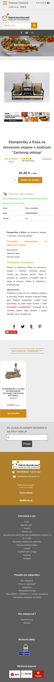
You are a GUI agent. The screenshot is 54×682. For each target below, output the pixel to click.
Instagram (27, 558)
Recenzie (47, 159)
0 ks (38, 3)
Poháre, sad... (31, 50)
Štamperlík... (12, 53)
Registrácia (23, 3)
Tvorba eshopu (26, 493)
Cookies (27, 548)
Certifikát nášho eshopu (27, 552)
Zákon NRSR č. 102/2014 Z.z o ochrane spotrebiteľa (27, 594)
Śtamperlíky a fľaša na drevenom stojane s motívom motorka (13, 392)
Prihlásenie (13, 3)
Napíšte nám (27, 532)
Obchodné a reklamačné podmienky (27, 542)
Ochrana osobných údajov (27, 545)
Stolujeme (16, 50)
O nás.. (27, 522)
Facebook (27, 555)
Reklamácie (27, 587)
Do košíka (15, 414)
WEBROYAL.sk (26, 500)
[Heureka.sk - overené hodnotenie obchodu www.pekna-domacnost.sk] (45, 25)
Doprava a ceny (27, 620)
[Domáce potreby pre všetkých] (19, 17)
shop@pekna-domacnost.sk (28, 476)
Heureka (27, 623)
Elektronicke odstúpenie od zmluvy (27, 597)
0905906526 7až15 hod (28, 472)
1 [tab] (27, 117)
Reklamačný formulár (27, 591)
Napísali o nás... (27, 525)
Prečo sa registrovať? (27, 584)
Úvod (5, 50)
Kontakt (27, 528)
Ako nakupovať (27, 581)
